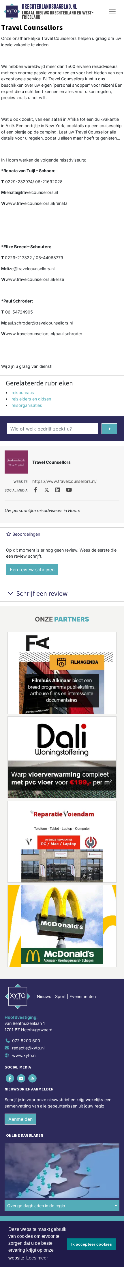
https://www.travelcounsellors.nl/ (64, 481)
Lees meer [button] (37, 1257)
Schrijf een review (41, 593)
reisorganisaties (27, 405)
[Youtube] (21, 1078)
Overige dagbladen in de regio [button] (36, 1205)
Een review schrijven (32, 569)
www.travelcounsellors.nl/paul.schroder (43, 333)
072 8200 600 (26, 1040)
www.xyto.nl (24, 1055)
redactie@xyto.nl (28, 1047)
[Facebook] (10, 1078)
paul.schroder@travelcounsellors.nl (39, 322)
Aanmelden (20, 1119)
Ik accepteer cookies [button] (91, 1244)
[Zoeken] (109, 428)
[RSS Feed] (32, 1078)
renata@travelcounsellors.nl (31, 192)
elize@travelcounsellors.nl (30, 268)
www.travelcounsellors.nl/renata (36, 203)
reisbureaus (23, 392)
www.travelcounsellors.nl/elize (34, 279)
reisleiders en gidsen (31, 398)
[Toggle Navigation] (112, 11)
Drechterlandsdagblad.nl (49, 7)
